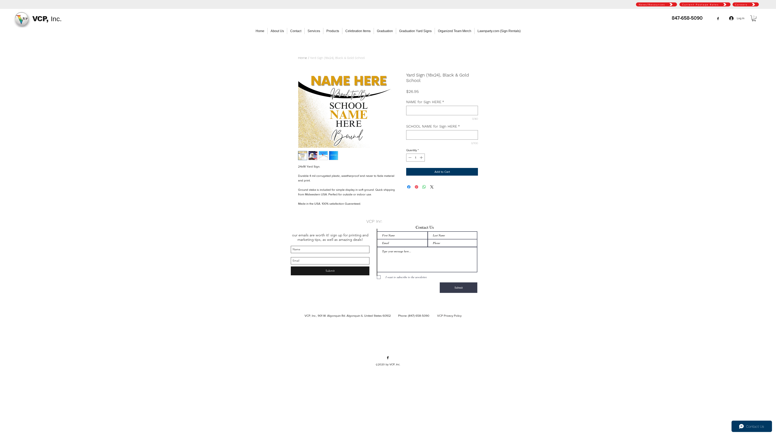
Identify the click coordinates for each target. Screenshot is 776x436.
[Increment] (421, 157)
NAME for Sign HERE (425, 102)
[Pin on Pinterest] (416, 186)
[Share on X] (431, 186)
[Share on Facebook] (408, 186)
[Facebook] (718, 19)
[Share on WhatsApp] (424, 186)
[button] (753, 18)
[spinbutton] (415, 157)
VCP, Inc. (374, 221)
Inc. (56, 19)
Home (302, 58)
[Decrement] (409, 157)
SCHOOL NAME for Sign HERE (433, 126)
